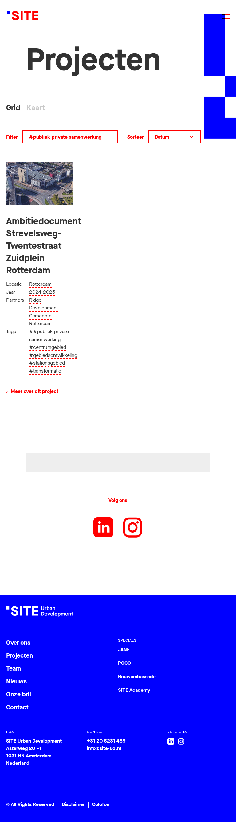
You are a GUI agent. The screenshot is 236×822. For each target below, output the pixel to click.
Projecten (19, 655)
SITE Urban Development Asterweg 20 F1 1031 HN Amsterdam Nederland (34, 752)
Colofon (100, 804)
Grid (13, 108)
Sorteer (135, 137)
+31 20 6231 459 (106, 741)
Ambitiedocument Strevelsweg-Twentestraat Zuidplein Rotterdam (43, 245)
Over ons (18, 643)
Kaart (35, 108)
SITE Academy (134, 690)
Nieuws (16, 681)
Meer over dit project (32, 391)
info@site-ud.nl (104, 748)
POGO (124, 663)
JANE (124, 649)
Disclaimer (73, 804)
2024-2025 (42, 292)
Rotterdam (40, 284)
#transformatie (45, 371)
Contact (17, 707)
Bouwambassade (137, 676)
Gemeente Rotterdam (40, 319)
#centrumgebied (47, 347)
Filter (12, 137)
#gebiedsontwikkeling (53, 355)
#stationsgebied (47, 363)
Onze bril (18, 694)
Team (13, 668)
